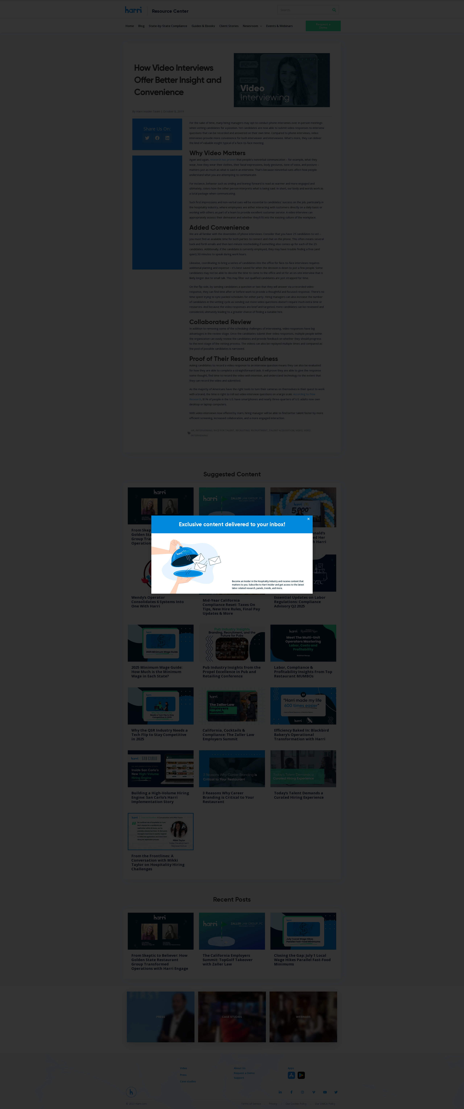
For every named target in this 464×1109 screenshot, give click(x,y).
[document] (232, 554)
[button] (308, 518)
